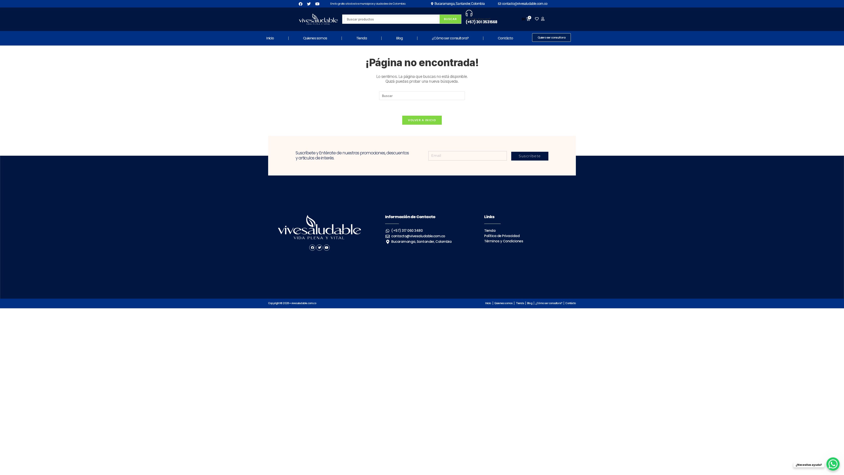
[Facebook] (312, 248)
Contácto (505, 38)
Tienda (361, 38)
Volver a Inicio (422, 120)
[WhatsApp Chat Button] (833, 464)
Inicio (270, 38)
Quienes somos (315, 38)
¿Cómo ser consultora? (450, 38)
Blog (399, 38)
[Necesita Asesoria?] (469, 13)
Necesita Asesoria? (478, 19)
